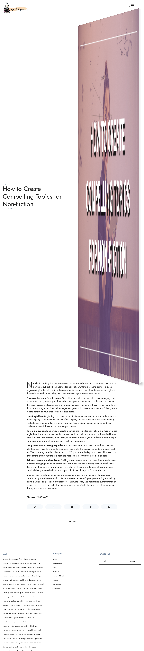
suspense (23, 572)
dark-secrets (15, 601)
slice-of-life (11, 588)
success (37, 622)
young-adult (29, 630)
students (31, 622)
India (12, 597)
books (36, 613)
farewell (9, 639)
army (36, 626)
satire (29, 597)
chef (16, 647)
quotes (22, 593)
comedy (40, 568)
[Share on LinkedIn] (72, 506)
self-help (19, 588)
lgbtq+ (22, 601)
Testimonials (57, 584)
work (24, 609)
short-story (15, 563)
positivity (30, 639)
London (33, 647)
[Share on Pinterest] (90, 506)
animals (5, 630)
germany (16, 580)
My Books (56, 572)
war (31, 613)
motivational (33, 559)
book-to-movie (35, 563)
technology (22, 639)
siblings (5, 647)
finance (12, 643)
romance (17, 576)
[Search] (128, 5)
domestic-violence (14, 568)
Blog (54, 568)
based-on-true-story (9, 622)
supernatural (38, 639)
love (11, 593)
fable (26, 559)
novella (16, 593)
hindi (32, 626)
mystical (41, 584)
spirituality (12, 630)
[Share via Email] (109, 506)
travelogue (6, 609)
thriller (5, 568)
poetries (29, 584)
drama (22, 563)
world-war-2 (24, 580)
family (27, 563)
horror (11, 576)
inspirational (7, 563)
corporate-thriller (21, 622)
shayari (21, 634)
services (5, 559)
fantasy (35, 584)
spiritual (25, 588)
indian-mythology (20, 597)
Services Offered (58, 576)
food (20, 647)
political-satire (19, 618)
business (5, 643)
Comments (72, 521)
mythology (6, 597)
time (4, 639)
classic (15, 639)
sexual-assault (28, 634)
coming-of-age (30, 601)
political (5, 580)
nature (33, 576)
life (28, 609)
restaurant (26, 647)
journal (38, 601)
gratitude (17, 605)
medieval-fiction (23, 613)
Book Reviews (57, 563)
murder (5, 576)
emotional (37, 630)
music (34, 593)
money (18, 643)
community (6, 601)
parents (40, 588)
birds (11, 605)
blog (4, 184)
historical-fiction (8, 618)
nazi (10, 580)
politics (11, 647)
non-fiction (32, 588)
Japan (12, 609)
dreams (14, 613)
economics (24, 643)
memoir (40, 593)
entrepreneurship (35, 643)
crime (39, 580)
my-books (37, 634)
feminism (27, 605)
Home (55, 559)
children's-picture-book (28, 568)
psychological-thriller (34, 572)
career (5, 626)
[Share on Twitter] (35, 506)
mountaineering (36, 609)
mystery (22, 584)
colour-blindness (36, 605)
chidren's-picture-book (10, 634)
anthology (6, 593)
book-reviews (13, 559)
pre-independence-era (15, 626)
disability (28, 593)
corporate (18, 609)
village (34, 597)
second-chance (14, 584)
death (40, 613)
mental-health (7, 613)
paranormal (20, 630)
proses (5, 588)
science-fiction (7, 572)
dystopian (39, 576)
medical (16, 572)
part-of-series (25, 576)
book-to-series (29, 618)
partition (26, 626)
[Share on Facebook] (53, 506)
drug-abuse (32, 580)
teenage (5, 584)
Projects (55, 580)
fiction (21, 559)
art (22, 605)
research (5, 605)
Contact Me (56, 588)
